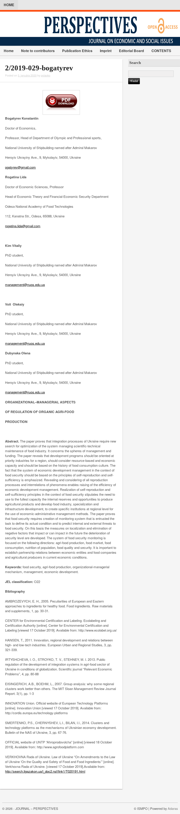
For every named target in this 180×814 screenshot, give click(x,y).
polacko (45, 75)
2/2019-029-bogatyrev (39, 68)
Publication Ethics (77, 50)
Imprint (106, 50)
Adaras (173, 808)
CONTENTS (161, 50)
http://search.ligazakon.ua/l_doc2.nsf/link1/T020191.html (45, 771)
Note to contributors (38, 50)
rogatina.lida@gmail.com (22, 226)
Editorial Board (131, 50)
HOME (9, 4)
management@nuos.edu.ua (25, 284)
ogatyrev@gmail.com (20, 167)
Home (9, 50)
